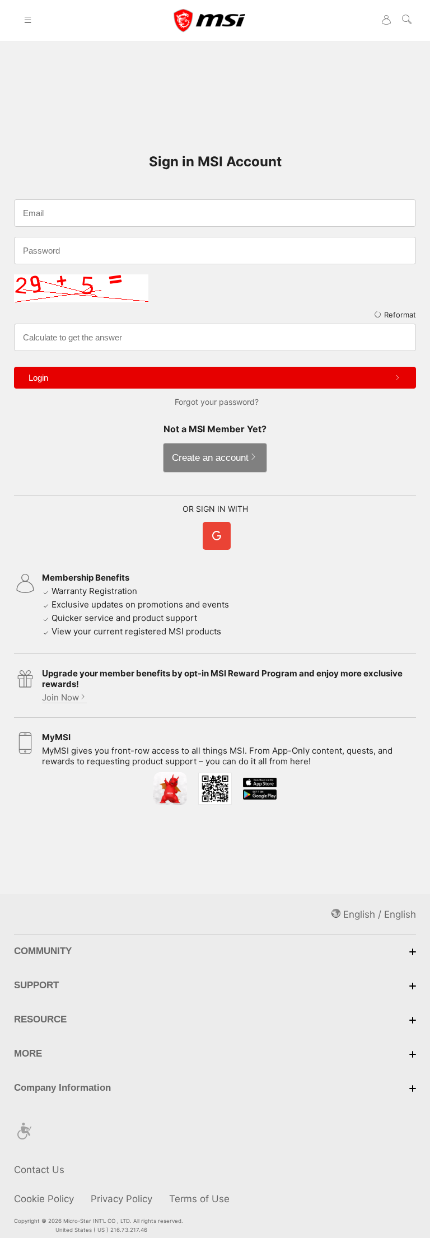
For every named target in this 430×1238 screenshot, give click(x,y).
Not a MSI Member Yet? (215, 429)
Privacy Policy (121, 1198)
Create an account (210, 457)
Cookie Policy (44, 1198)
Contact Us (39, 1169)
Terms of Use (199, 1198)
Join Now (60, 697)
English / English (378, 914)
